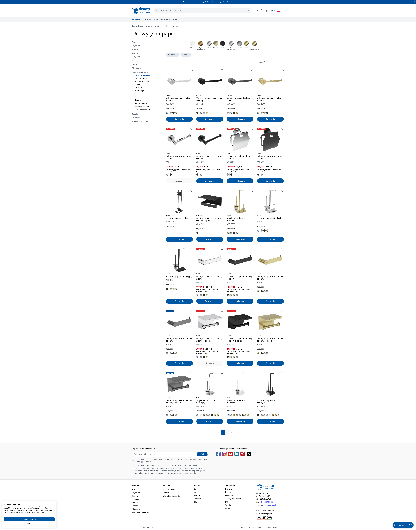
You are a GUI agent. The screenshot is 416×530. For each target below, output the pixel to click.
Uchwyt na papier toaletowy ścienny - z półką (209, 219)
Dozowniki (139, 100)
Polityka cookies (272, 527)
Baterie (135, 42)
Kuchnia (166, 485)
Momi (196, 502)
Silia (195, 489)
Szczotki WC (139, 87)
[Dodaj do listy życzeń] (191, 70)
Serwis (228, 505)
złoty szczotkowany (254, 48)
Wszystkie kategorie (140, 512)
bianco (192, 47)
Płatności (229, 495)
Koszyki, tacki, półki (142, 81)
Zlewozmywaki (169, 489)
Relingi (137, 84)
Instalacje (136, 114)
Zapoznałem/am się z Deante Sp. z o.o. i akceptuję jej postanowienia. (168, 465)
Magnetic (198, 495)
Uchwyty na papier (143, 75)
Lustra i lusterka (141, 103)
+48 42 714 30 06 (266, 502)
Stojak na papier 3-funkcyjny (270, 218)
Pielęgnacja (136, 118)
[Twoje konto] (261, 10)
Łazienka (136, 485)
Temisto (197, 498)
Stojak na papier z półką (177, 218)
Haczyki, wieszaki (141, 78)
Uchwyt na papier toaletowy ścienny (179, 99)
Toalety (135, 60)
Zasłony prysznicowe (143, 109)
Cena (185, 54)
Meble (134, 64)
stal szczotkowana (231, 48)
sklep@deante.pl (269, 505)
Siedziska (138, 97)
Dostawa (228, 492)
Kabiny (135, 49)
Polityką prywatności (158, 465)
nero (222, 47)
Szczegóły (179, 181)
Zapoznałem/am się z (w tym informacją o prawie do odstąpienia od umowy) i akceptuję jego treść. (171, 460)
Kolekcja (171, 54)
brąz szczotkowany (201, 48)
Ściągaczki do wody (142, 106)
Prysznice (136, 46)
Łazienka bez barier (140, 121)
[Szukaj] (248, 10)
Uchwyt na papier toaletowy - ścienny (179, 157)
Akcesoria (136, 68)
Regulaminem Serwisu (159, 459)
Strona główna (137, 26)
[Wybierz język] (279, 10)
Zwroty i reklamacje (233, 498)
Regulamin (261, 527)
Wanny (135, 53)
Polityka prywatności (247, 527)
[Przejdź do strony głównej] (141, 10)
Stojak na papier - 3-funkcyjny (236, 219)
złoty (246, 47)
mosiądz (215, 47)
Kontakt (228, 489)
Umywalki (136, 57)
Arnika (197, 492)
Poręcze (138, 94)
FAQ (227, 502)
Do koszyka (179, 119)
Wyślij (202, 454)
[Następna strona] (231, 432)
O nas (227, 508)
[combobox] (202, 10)
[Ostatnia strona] (236, 432)
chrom (209, 47)
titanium (239, 47)
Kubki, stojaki (140, 91)
